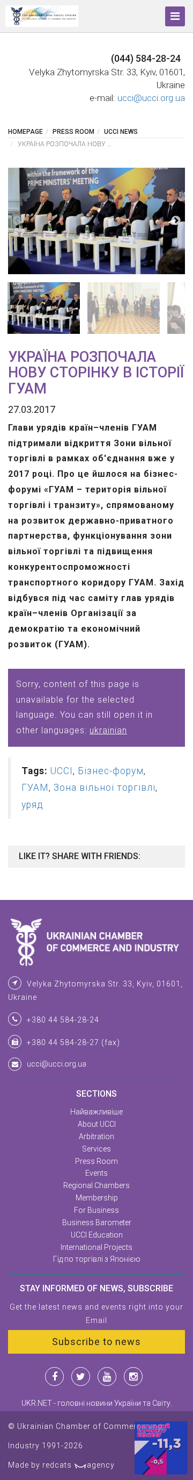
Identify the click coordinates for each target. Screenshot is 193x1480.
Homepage (25, 131)
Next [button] (175, 221)
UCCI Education (97, 1235)
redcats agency (78, 1465)
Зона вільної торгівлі (104, 787)
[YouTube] (107, 1376)
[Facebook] (54, 1376)
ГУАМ (35, 787)
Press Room (73, 131)
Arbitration (96, 1136)
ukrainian (108, 730)
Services (96, 1149)
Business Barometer (96, 1222)
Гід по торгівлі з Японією (96, 1259)
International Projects (96, 1247)
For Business (96, 1210)
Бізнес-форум (111, 771)
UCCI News (121, 131)
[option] (96, 221)
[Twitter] (80, 1376)
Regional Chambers (96, 1185)
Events (96, 1173)
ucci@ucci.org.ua (151, 97)
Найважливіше (96, 1111)
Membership (97, 1197)
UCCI (61, 771)
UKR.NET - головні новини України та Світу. (96, 1403)
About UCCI (97, 1124)
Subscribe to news (96, 1341)
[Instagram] (133, 1376)
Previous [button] (17, 221)
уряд (32, 804)
